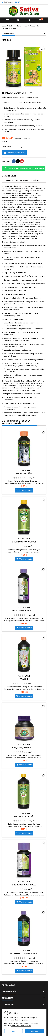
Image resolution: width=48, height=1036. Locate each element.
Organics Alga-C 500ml (24, 542)
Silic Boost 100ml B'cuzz (24, 885)
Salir (13, 1031)
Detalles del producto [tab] (15, 180)
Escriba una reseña (34, 102)
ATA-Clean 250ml (24, 473)
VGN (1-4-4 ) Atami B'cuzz (24, 747)
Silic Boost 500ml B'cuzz (24, 610)
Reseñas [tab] (34, 180)
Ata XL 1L (24, 679)
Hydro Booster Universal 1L (24, 953)
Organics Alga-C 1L (24, 816)
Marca (29, 97)
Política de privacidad (21, 1026)
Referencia (7, 97)
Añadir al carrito (14, 152)
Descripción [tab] (9, 175)
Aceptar (34, 1031)
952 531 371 (15, 2)
